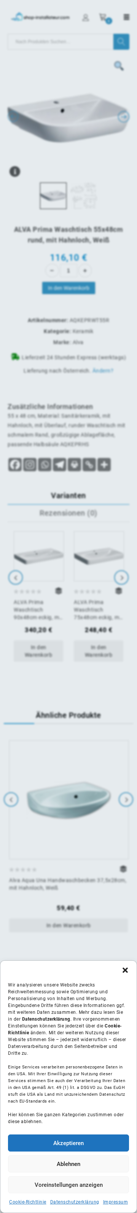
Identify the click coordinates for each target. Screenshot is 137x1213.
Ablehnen (68, 1164)
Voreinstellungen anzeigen (69, 1185)
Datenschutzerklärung (74, 1202)
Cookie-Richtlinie (27, 1202)
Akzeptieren (68, 1143)
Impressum (115, 1202)
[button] (125, 970)
